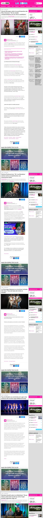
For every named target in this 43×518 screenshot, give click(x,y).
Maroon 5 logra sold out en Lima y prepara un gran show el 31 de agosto (39, 440)
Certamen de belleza (12, 138)
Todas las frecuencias (35, 405)
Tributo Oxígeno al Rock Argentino (39, 53)
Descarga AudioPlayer (21, 0)
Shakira (5, 458)
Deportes (17, 6)
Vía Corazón (38, 51)
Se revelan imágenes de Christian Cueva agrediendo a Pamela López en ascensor (38, 70)
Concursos (28, 6)
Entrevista (10, 137)
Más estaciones (27, 0)
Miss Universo (6, 137)
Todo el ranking (38, 43)
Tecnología (22, 6)
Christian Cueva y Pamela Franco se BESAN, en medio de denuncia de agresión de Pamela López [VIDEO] (38, 66)
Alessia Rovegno (11, 16)
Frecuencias (40, 6)
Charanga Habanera (12, 361)
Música (9, 6)
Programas (34, 6)
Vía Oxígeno (38, 332)
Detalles (14, 137)
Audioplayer (12, 181)
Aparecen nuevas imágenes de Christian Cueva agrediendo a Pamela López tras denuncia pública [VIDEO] (38, 75)
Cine (13, 6)
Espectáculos (3, 6)
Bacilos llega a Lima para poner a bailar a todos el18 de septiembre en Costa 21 (39, 212)
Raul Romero (6, 361)
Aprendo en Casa (16, 0)
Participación (6, 138)
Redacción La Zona (9, 39)
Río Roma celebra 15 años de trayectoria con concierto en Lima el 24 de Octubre (39, 49)
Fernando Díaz (3, 179)
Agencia (17, 138)
